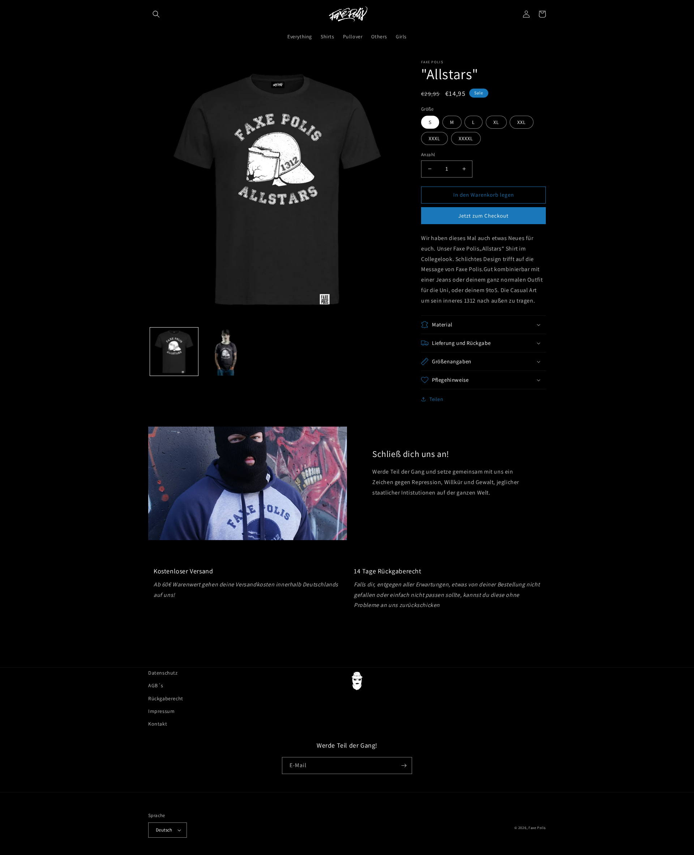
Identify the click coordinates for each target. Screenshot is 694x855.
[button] (156, 14)
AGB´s (155, 685)
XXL (521, 122)
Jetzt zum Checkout (483, 215)
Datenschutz (163, 673)
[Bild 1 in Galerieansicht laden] (174, 352)
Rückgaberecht (165, 698)
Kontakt (157, 724)
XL (496, 122)
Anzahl (428, 154)
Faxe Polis (537, 827)
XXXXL (466, 138)
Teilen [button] (436, 399)
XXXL (434, 138)
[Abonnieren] (404, 765)
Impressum (161, 711)
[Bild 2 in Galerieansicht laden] (226, 352)
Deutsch (164, 830)
